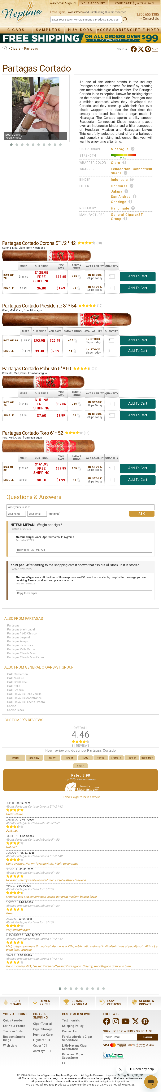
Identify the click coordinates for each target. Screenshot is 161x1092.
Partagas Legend (18, 637)
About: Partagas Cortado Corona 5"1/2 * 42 (34, 806)
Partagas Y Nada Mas (21, 653)
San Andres (121, 197)
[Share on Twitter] (141, 49)
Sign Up (148, 1037)
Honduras (119, 186)
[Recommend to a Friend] (155, 49)
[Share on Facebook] (134, 49)
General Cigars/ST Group (127, 217)
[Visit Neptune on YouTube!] (125, 1023)
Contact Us (150, 19)
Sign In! (70, 3)
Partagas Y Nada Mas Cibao (25, 657)
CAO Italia (13, 686)
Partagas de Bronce (20, 645)
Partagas (13, 625)
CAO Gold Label (17, 682)
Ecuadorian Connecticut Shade (131, 171)
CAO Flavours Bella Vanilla (24, 694)
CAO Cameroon (17, 674)
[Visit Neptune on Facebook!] (107, 1023)
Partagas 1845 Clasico (22, 633)
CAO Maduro (15, 678)
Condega (118, 202)
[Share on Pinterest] (148, 49)
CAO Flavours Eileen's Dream (26, 702)
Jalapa (116, 191)
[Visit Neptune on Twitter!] (136, 1023)
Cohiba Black (15, 710)
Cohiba (11, 706)
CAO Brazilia (15, 690)
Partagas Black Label (21, 629)
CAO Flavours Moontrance (24, 698)
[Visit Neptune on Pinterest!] (145, 1023)
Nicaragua (120, 149)
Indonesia (119, 180)
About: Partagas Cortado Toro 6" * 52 (30, 889)
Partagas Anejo (17, 641)
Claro (115, 163)
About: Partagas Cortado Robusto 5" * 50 (32, 823)
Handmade (120, 208)
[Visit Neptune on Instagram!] (116, 1023)
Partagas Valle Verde (21, 649)
